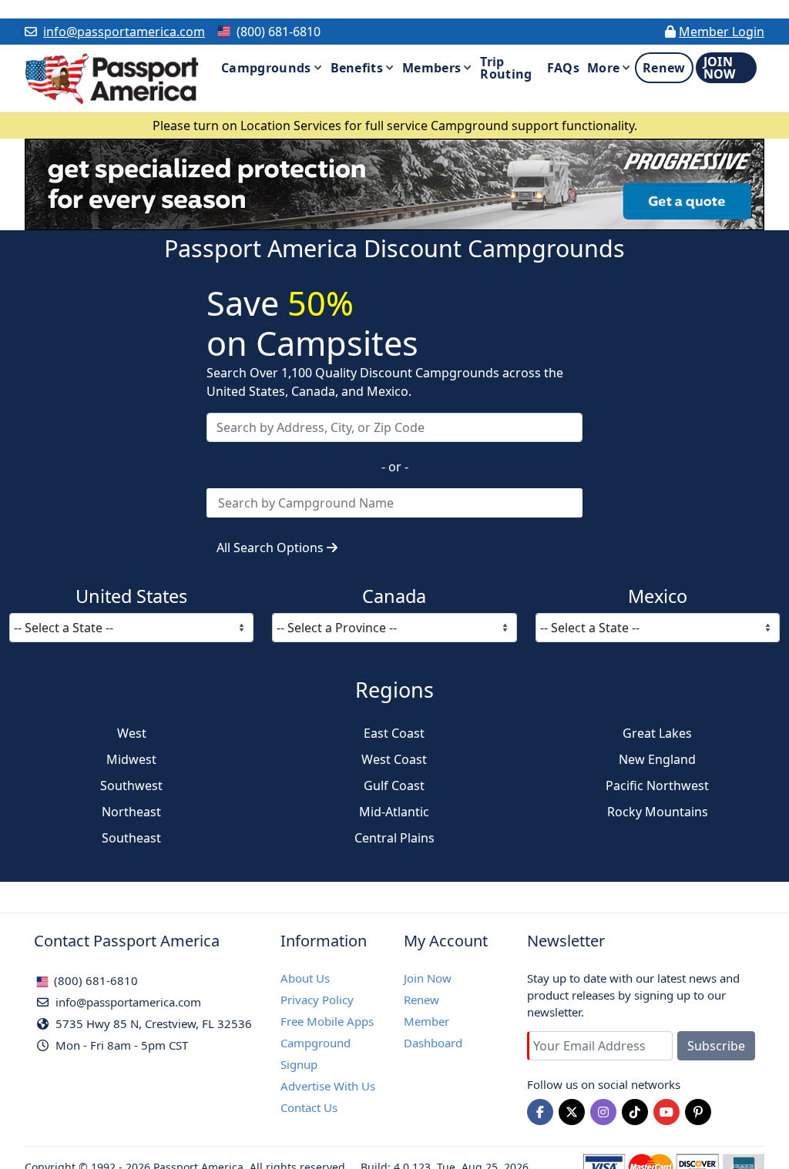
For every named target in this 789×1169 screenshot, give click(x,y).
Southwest (131, 785)
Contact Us (308, 1107)
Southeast (131, 837)
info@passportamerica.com (124, 31)
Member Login (721, 31)
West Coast (394, 759)
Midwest (131, 759)
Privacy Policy (317, 999)
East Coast (394, 733)
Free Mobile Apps (327, 1021)
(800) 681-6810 (94, 980)
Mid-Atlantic (394, 811)
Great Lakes (657, 733)
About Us (305, 978)
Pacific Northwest (657, 785)
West (131, 733)
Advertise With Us (327, 1086)
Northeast (131, 811)
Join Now (428, 978)
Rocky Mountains (657, 811)
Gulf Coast (394, 785)
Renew (421, 999)
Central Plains (394, 837)
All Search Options (272, 547)
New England (657, 759)
